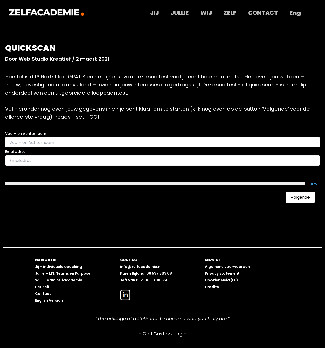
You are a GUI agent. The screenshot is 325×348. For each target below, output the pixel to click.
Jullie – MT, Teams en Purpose (62, 273)
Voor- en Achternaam (25, 133)
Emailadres (15, 151)
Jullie (180, 13)
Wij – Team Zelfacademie (58, 280)
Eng (295, 13)
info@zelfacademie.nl (140, 266)
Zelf (230, 13)
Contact (263, 13)
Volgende (300, 197)
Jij (154, 13)
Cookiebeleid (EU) (221, 280)
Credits (212, 286)
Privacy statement (222, 273)
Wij (206, 13)
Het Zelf (42, 286)
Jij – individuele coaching (58, 266)
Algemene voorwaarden (227, 266)
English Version (49, 300)
